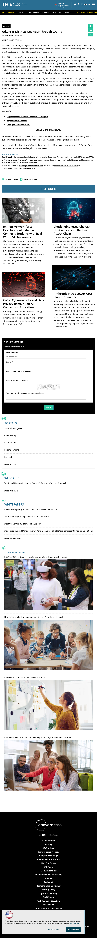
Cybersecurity (10, 435)
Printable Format (30, 179)
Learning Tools (10, 442)
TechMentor (48, 897)
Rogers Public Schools (17, 120)
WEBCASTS (12, 478)
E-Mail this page (11, 179)
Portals (10, 423)
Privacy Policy (24, 380)
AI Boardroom (48, 840)
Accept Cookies (73, 929)
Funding (6, 26)
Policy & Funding (11, 449)
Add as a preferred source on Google (63, 5)
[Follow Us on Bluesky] (75, 4)
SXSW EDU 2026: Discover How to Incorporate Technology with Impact (35, 557)
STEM (54, 12)
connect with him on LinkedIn (66, 165)
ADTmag (48, 844)
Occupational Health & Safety (48, 874)
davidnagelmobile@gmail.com (31, 165)
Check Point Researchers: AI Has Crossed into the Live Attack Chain (72, 230)
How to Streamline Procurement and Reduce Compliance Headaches (34, 617)
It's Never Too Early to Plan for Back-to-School (24, 677)
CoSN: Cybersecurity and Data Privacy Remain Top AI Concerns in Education (23, 303)
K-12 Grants (34, 12)
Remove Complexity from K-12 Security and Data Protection (30, 509)
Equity (66, 12)
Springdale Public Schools (18, 124)
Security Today (48, 889)
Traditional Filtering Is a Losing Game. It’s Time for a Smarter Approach (35, 483)
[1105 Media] (48, 835)
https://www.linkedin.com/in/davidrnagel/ (19, 168)
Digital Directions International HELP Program (27, 116)
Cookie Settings (53, 929)
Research (45, 12)
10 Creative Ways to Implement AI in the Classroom (26, 516)
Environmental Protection (48, 859)
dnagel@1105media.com (68, 139)
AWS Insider (48, 848)
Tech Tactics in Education (48, 901)
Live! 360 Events (48, 863)
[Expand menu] (94, 5)
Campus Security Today (48, 851)
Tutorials (22, 12)
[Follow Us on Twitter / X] (82, 4)
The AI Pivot (48, 904)
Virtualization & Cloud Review (48, 908)
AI (60, 12)
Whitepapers (14, 504)
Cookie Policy (74, 923)
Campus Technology (48, 855)
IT (72, 12)
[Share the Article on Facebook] (90, 25)
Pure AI (48, 878)
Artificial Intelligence (13, 428)
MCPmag (48, 867)
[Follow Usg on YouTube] (85, 4)
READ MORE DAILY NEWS (48, 130)
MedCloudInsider (48, 870)
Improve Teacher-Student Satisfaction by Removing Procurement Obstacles (37, 737)
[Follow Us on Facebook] (78, 4)
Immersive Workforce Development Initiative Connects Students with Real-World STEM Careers (23, 231)
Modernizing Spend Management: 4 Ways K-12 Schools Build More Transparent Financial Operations (48, 530)
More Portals (10, 464)
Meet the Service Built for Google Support (22, 523)
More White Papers (13, 538)
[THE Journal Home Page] (14, 5)
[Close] (81, 912)
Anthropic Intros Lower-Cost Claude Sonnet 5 (72, 295)
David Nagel (8, 35)
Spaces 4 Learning (48, 893)
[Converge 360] (48, 825)
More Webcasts (11, 490)
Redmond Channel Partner (48, 885)
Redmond (48, 882)
